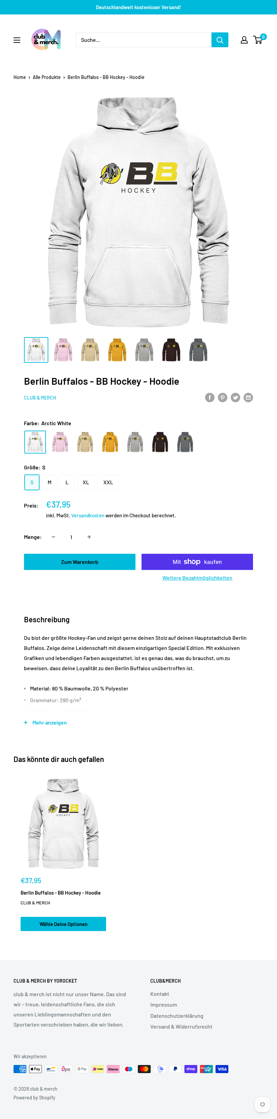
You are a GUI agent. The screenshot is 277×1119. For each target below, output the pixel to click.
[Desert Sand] (85, 442)
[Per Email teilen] (248, 397)
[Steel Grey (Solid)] (185, 442)
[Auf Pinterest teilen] (222, 397)
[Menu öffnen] (17, 40)
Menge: (33, 537)
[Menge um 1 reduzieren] (53, 537)
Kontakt (159, 993)
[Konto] (244, 40)
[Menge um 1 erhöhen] (89, 537)
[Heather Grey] (135, 442)
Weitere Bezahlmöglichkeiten (197, 577)
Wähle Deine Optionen (63, 924)
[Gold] (110, 442)
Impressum (163, 1004)
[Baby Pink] (60, 442)
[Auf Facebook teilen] (210, 397)
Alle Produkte (47, 77)
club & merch (40, 398)
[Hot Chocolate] (160, 442)
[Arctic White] (35, 442)
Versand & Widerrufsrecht (181, 1026)
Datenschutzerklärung (176, 1015)
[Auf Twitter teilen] (235, 397)
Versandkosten (87, 515)
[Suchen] (219, 39)
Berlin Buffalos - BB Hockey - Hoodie (61, 893)
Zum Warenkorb (79, 561)
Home (20, 77)
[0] (258, 40)
